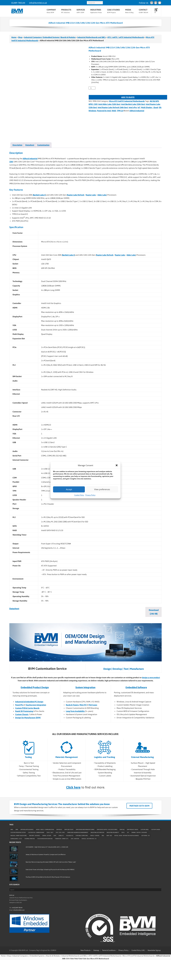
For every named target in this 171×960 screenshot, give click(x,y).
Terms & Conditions (109, 950)
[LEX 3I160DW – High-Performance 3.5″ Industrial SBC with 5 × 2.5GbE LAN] (13, 849)
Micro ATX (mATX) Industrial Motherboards (127, 101)
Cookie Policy (79, 495)
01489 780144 (18, 3)
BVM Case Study (69, 829)
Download (154, 612)
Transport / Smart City (61, 838)
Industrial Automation (97, 832)
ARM (17, 829)
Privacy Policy (90, 495)
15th (11, 162)
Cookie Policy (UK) (138, 950)
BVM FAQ (122, 829)
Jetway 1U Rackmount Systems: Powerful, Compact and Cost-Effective (45, 854)
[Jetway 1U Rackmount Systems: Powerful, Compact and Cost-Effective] (13, 856)
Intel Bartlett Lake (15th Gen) (133, 104)
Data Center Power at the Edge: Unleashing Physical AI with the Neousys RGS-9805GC (50, 869)
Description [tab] (17, 145)
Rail (103, 835)
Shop (20, 37)
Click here (73, 787)
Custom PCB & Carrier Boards (27, 708)
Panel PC (61, 835)
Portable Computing (82, 835)
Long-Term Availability (75, 711)
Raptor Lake (91, 195)
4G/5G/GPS (154, 101)
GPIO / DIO (93, 104)
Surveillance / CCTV (16, 838)
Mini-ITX (83, 705)
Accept (69, 489)
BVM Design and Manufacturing (85, 829)
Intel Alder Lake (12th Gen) (109, 104)
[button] (116, 465)
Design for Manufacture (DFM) (28, 718)
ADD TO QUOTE (128, 97)
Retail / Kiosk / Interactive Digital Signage (126, 835)
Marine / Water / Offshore (139, 832)
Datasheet (14, 608)
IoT (139, 107)
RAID (114, 111)
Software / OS (145, 835)
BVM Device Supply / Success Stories (107, 829)
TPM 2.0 (120, 111)
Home (13, 37)
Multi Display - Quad (149, 107)
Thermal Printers (29, 838)
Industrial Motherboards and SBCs (91, 37)
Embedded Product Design (35, 687)
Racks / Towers (94, 835)
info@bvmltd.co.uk (38, 3)
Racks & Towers (72, 705)
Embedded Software (136, 687)
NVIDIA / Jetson (46, 835)
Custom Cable (145, 829)
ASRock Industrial (136, 111)
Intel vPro (133, 107)
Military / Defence (34, 835)
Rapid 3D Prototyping (24, 711)
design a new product (151, 677)
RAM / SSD (109, 835)
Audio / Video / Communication (45, 829)
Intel (123, 832)
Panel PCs (19, 705)
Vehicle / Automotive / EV (89, 838)
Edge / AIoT (50, 832)
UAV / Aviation (75, 838)
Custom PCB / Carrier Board (36, 832)
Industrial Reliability (113, 832)
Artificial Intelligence (27, 829)
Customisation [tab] (43, 145)
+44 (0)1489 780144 (16, 907)
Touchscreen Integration (36, 705)
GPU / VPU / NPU (60, 832)
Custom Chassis (21, 714)
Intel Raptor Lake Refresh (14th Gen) (113, 107)
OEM (55, 835)
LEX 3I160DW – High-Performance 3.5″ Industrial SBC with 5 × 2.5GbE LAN (47, 847)
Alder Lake (102, 195)
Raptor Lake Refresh (75, 195)
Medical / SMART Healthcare (19, 835)
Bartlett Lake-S (39, 195)
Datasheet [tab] (29, 145)
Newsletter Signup (154, 950)
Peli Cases (93, 705)
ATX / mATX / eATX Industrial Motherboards (125, 37)
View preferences (102, 489)
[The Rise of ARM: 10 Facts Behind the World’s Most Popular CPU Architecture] (13, 878)
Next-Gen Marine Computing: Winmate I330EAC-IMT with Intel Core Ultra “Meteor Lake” (51, 862)
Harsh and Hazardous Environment (77, 832)
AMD (12, 829)
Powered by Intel (104, 111)
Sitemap (96, 950)
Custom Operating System (18, 832)
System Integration (85, 687)
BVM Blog (59, 829)
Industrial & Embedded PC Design (29, 702)
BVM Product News (132, 829)
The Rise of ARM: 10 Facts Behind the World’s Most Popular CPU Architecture (48, 877)
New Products (85, 950)
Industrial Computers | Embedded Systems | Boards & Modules (50, 37)
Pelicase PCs (69, 835)
